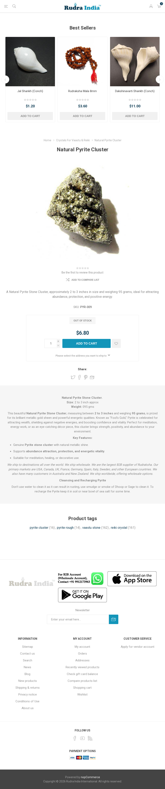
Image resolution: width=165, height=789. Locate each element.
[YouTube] (82, 738)
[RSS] (90, 738)
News (27, 667)
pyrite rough (65, 528)
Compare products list (82, 681)
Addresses (82, 660)
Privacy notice (27, 694)
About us (28, 708)
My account (82, 647)
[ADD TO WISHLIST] (116, 343)
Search (27, 660)
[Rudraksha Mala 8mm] (82, 61)
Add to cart (30, 116)
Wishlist (82, 694)
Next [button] (160, 79)
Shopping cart (82, 687)
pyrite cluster (39, 528)
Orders (82, 653)
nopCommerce (90, 777)
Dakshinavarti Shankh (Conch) (135, 91)
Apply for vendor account (137, 647)
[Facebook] (75, 738)
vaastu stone (91, 528)
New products (27, 681)
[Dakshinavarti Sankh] (135, 61)
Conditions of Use (27, 701)
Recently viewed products (82, 667)
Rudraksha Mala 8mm (82, 91)
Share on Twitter (73, 377)
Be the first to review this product (82, 272)
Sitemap (27, 647)
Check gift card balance (82, 674)
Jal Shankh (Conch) (30, 91)
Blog (27, 674)
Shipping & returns (27, 687)
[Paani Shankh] (30, 61)
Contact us (27, 653)
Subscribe (113, 619)
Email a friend (92, 377)
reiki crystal (119, 528)
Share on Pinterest (86, 377)
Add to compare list (85, 280)
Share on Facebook (79, 377)
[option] (30, 79)
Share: (82, 369)
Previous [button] (5, 79)
